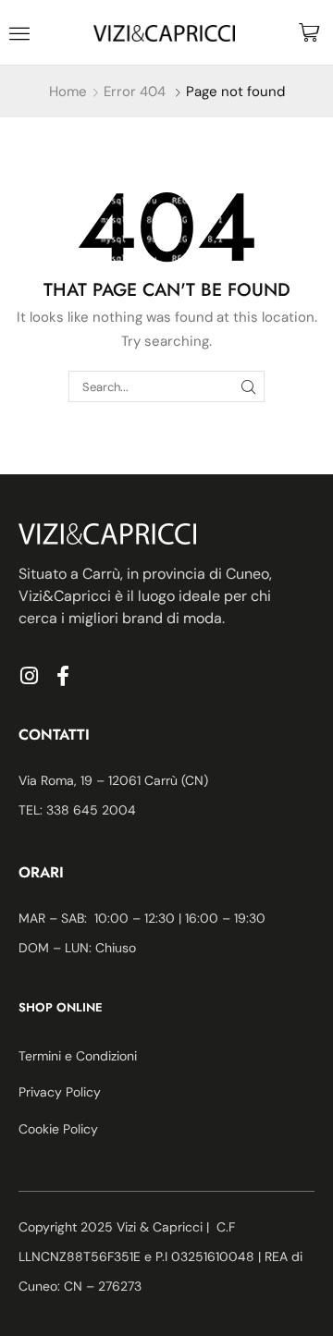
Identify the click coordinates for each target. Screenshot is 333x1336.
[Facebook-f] (63, 676)
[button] (19, 33)
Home (68, 91)
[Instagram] (28, 676)
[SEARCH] (249, 386)
